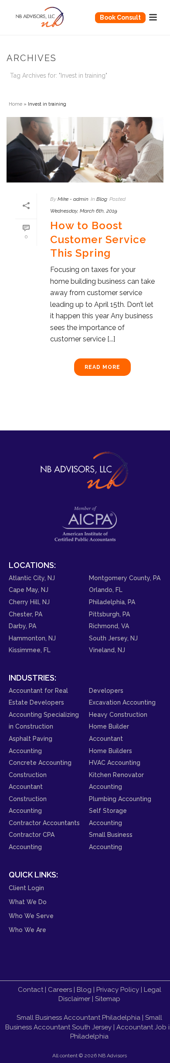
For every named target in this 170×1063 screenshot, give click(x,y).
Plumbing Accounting (120, 798)
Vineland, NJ (107, 650)
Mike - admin (73, 199)
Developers (106, 690)
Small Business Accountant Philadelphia (78, 1018)
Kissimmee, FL (30, 650)
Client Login (26, 887)
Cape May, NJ (28, 589)
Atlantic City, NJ (32, 578)
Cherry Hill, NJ (29, 602)
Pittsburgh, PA (109, 614)
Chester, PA (25, 614)
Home (15, 104)
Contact (30, 990)
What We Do (28, 901)
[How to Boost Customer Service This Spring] (85, 150)
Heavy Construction (118, 714)
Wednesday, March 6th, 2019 (83, 211)
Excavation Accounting (122, 702)
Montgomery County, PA (124, 578)
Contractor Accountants (44, 822)
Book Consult (120, 17)
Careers (60, 990)
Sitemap (107, 999)
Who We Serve (31, 915)
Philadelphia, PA (112, 602)
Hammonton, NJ (32, 638)
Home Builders (110, 750)
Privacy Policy (117, 990)
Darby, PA (22, 626)
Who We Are (27, 929)
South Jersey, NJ (113, 638)
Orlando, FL (105, 589)
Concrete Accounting (40, 762)
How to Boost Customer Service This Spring (98, 239)
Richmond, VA (109, 626)
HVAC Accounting (114, 762)
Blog (101, 199)
